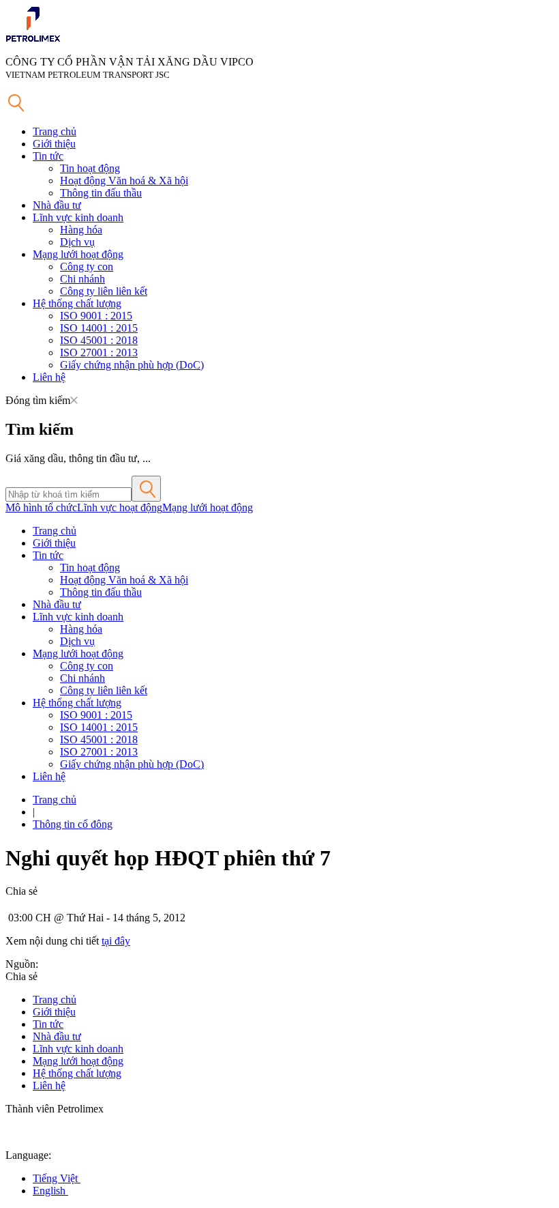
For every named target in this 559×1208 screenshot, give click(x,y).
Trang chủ (54, 131)
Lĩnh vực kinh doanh (78, 217)
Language (26, 1155)
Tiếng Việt (56, 1178)
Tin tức (48, 156)
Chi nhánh (82, 279)
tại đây (116, 941)
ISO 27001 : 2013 (99, 352)
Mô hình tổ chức (41, 507)
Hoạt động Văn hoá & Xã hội (124, 180)
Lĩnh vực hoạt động (119, 507)
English (50, 1190)
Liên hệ (49, 377)
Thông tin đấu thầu (101, 193)
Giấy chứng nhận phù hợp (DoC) (132, 365)
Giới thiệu (54, 143)
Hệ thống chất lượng (77, 303)
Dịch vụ (77, 242)
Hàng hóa (81, 229)
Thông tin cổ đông (72, 824)
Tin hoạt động (90, 168)
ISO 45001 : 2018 (99, 340)
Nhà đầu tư (57, 205)
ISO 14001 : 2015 (99, 328)
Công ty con (86, 266)
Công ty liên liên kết (103, 291)
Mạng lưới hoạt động (78, 254)
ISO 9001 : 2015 (96, 315)
